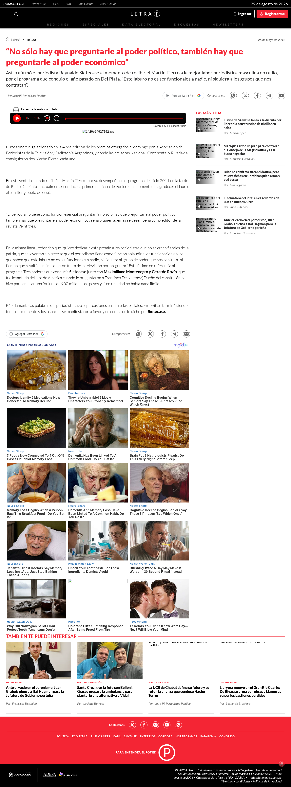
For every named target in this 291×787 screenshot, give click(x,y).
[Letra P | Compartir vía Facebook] (257, 95)
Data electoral (141, 24)
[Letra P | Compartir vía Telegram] (269, 95)
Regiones (58, 24)
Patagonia (208, 736)
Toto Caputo (85, 4)
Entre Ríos (147, 736)
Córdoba (165, 736)
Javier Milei (38, 4)
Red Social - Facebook (144, 725)
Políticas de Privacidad (267, 781)
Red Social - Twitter (132, 725)
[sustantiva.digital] (68, 775)
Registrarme (275, 14)
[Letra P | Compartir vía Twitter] (245, 95)
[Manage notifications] (282, 763)
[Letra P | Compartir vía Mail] (281, 95)
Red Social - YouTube (167, 725)
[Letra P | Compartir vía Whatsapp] (233, 95)
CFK (56, 4)
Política (62, 736)
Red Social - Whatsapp (178, 725)
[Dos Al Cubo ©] (20, 775)
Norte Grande (186, 736)
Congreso (227, 736)
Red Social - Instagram (155, 725)
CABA (117, 736)
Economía (79, 736)
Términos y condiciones (236, 781)
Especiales (96, 24)
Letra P (15, 39)
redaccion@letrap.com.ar (265, 777)
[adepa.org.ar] (49, 775)
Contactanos (117, 724)
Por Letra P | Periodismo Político (27, 95)
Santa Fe (130, 736)
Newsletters (228, 24)
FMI (68, 4)
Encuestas (187, 24)
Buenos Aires (100, 736)
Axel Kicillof (108, 4)
